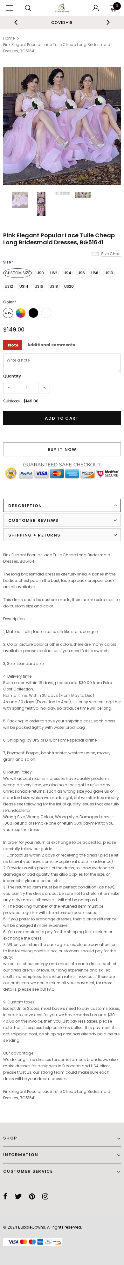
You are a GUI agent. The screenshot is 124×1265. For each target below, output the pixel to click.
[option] (59, 22)
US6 (81, 273)
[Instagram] (45, 1196)
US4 (67, 273)
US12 (9, 286)
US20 (69, 286)
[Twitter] (18, 1196)
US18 (54, 286)
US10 (109, 273)
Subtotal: (12, 401)
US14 (23, 286)
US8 (94, 273)
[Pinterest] (32, 1196)
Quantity (12, 376)
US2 (53, 273)
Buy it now (62, 449)
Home (9, 38)
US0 (40, 273)
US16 (39, 286)
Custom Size (17, 273)
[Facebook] (5, 1196)
